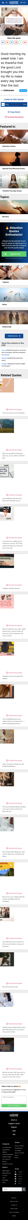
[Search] (24, 1189)
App (14, 1134)
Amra (3, 350)
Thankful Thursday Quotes (12, 191)
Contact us (14, 1205)
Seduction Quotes (9, 146)
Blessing (5, 217)
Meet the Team (14, 1201)
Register (14, 1127)
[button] (3, 2)
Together (5, 282)
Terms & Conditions (14, 1212)
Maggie (4, 358)
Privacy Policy (14, 1208)
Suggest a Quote (14, 1123)
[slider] (16, 104)
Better (4, 304)
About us (14, 1120)
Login (14, 1131)
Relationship (6, 327)
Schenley (4, 364)
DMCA (14, 1216)
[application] (14, 104)
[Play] (3, 104)
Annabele (6, 355)
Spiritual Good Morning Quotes (13, 168)
